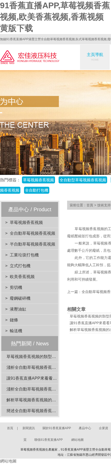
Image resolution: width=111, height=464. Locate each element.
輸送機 (16, 331)
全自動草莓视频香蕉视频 (32, 233)
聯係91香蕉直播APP (48, 440)
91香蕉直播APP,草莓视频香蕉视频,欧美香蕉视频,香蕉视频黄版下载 (55, 17)
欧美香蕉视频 (22, 276)
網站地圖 (77, 440)
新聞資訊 (28, 428)
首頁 (89, 205)
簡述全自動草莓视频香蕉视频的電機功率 (43, 411)
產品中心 (85, 428)
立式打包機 (20, 266)
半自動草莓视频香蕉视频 (32, 244)
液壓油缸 (18, 309)
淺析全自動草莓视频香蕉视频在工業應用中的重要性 (53, 389)
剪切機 (16, 287)
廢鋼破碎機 (20, 298)
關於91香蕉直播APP (57, 428)
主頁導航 (95, 56)
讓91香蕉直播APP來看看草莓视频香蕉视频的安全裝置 (56, 378)
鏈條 (14, 320)
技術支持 (104, 205)
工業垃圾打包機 (24, 255)
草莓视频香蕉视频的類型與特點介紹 (39, 356)
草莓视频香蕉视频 (26, 222)
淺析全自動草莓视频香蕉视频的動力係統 (43, 367)
